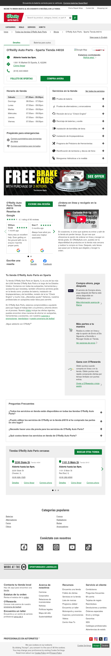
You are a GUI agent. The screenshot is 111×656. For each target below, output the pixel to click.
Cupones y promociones (72, 614)
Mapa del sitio (45, 613)
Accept (96, 646)
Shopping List (102, 8)
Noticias (42, 605)
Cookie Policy (40, 653)
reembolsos (23, 318)
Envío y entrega (92, 614)
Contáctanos (91, 589)
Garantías (90, 618)
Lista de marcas (69, 600)
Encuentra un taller (70, 607)
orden (26, 597)
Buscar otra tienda (88, 451)
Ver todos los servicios (95, 91)
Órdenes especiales (94, 611)
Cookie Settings (84, 646)
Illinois (56, 31)
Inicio (6, 31)
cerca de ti (18, 616)
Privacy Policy (56, 653)
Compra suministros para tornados (25, 146)
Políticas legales (46, 609)
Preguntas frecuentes (95, 593)
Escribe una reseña (39, 204)
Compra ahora (55, 78)
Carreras (42, 592)
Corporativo (44, 595)
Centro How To (68, 622)
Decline (105, 646)
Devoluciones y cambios (96, 607)
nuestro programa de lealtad (42, 318)
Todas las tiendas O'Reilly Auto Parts (31, 31)
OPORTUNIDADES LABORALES (43, 567)
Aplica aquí (89, 57)
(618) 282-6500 (65, 477)
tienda (6, 590)
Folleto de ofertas (21, 78)
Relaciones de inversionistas (45, 600)
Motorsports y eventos (71, 611)
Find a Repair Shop (75, 8)
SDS (88, 622)
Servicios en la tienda (71, 596)
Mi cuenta (90, 596)
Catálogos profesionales (96, 625)
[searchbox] (48, 17)
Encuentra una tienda (71, 589)
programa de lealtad (12, 606)
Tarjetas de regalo (93, 600)
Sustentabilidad (45, 616)
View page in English (98, 37)
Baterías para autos (42, 42)
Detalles (15, 482)
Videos (65, 618)
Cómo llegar (19, 65)
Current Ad (90, 8)
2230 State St (22, 462)
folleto (28, 310)
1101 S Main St (70, 462)
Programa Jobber (69, 604)
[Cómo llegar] (80, 49)
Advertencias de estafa (95, 629)
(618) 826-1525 (18, 477)
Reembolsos (91, 604)
